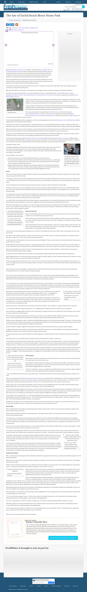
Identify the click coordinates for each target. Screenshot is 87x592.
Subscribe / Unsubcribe (56, 586)
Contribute (78, 2)
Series (44, 2)
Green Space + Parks (16, 28)
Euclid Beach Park (53, 112)
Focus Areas (21, 2)
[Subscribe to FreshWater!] (17, 24)
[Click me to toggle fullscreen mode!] (6, 31)
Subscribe (51, 582)
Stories (11, 2)
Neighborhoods (33, 2)
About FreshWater (13, 586)
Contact (58, 2)
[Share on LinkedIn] (13, 24)
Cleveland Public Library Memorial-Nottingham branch (41, 115)
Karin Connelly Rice (15, 20)
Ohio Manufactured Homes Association (32, 378)
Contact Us (31, 586)
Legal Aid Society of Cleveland (61, 138)
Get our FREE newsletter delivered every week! (43, 580)
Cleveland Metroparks (62, 93)
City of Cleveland (49, 95)
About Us (67, 2)
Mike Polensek (31, 79)
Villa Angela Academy (72, 115)
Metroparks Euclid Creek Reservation (65, 120)
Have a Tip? (46, 586)
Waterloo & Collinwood (17, 29)
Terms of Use (75, 586)
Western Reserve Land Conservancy (18, 69)
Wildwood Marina (35, 113)
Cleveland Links (23, 586)
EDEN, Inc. (25, 395)
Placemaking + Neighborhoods (30, 28)
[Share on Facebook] (7, 24)
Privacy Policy (67, 586)
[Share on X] (10, 24)
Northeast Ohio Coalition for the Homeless (33, 138)
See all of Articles (62, 538)
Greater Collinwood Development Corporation (30, 95)
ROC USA (33, 308)
